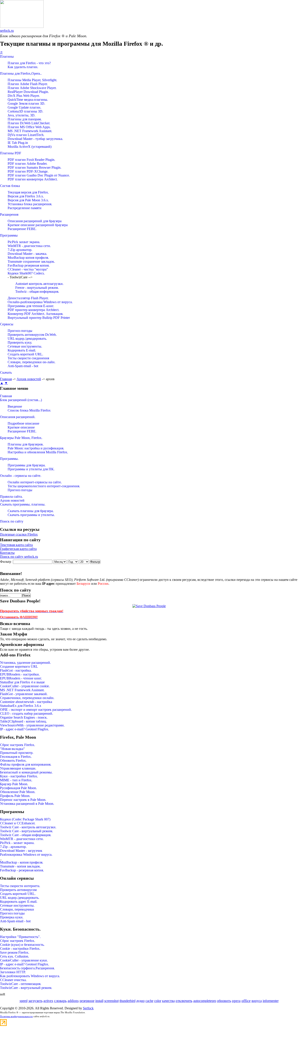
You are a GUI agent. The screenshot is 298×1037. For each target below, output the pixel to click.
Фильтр (95, 561)
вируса (257, 1001)
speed (23, 1001)
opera (236, 1000)
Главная (6, 379)
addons (73, 1001)
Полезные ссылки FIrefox (19, 534)
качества (168, 1001)
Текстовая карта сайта (16, 545)
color (157, 1001)
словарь (60, 1001)
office (246, 1000)
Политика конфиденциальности (16, 1016)
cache (149, 1001)
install (99, 1001)
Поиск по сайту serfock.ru (19, 556)
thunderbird (127, 1001)
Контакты (7, 553)
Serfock (88, 1008)
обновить (224, 1001)
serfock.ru (7, 30)
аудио (140, 1001)
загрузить (35, 1001)
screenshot (111, 1001)
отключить (184, 1000)
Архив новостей (29, 379)
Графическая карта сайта (18, 549)
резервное (87, 1001)
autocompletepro (204, 1001)
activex (48, 1001)
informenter (271, 1001)
